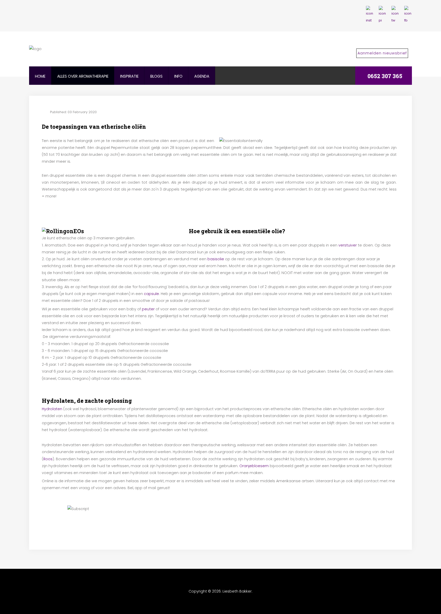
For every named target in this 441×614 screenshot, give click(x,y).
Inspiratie (129, 76)
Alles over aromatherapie (82, 76)
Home (40, 76)
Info (178, 76)
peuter (148, 309)
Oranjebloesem (254, 465)
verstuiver (347, 245)
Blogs (156, 76)
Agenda (201, 76)
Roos (48, 459)
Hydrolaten (52, 408)
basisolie (215, 259)
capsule (151, 293)
